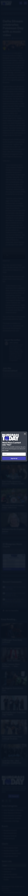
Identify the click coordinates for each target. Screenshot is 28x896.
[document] (14, 448)
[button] (25, 434)
